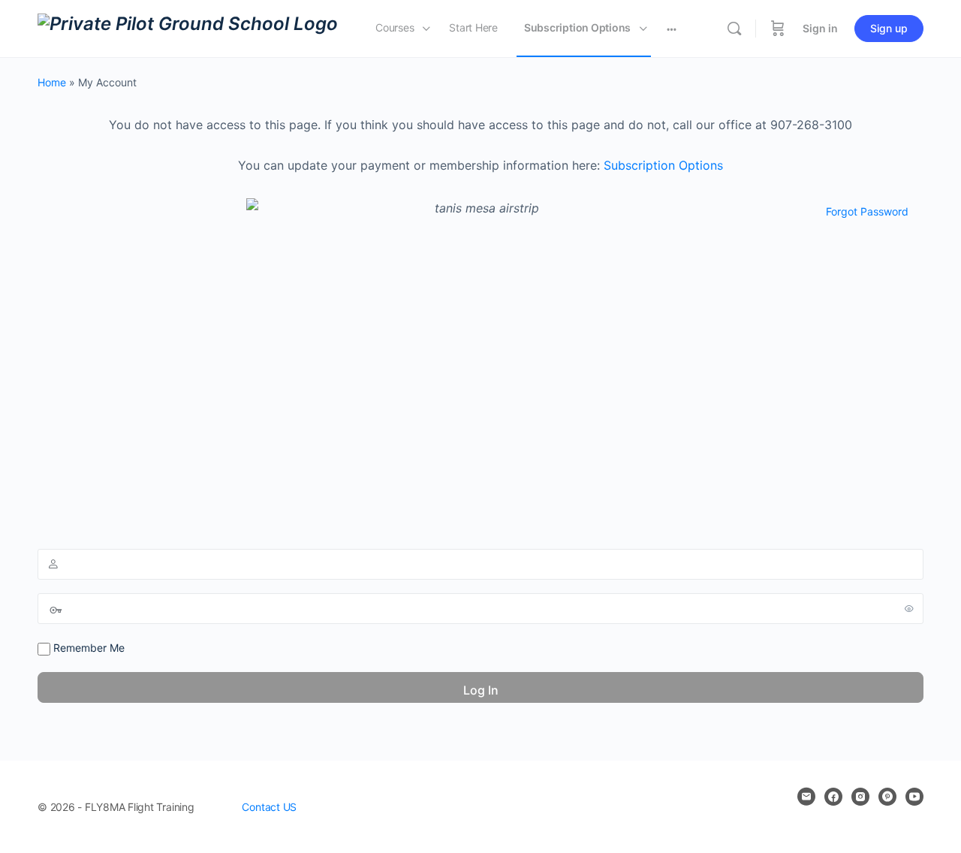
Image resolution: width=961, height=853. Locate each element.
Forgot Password (867, 211)
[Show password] (909, 608)
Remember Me (87, 647)
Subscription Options (663, 165)
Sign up (889, 28)
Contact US (269, 806)
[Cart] (778, 28)
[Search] (734, 29)
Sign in (820, 28)
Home (52, 82)
